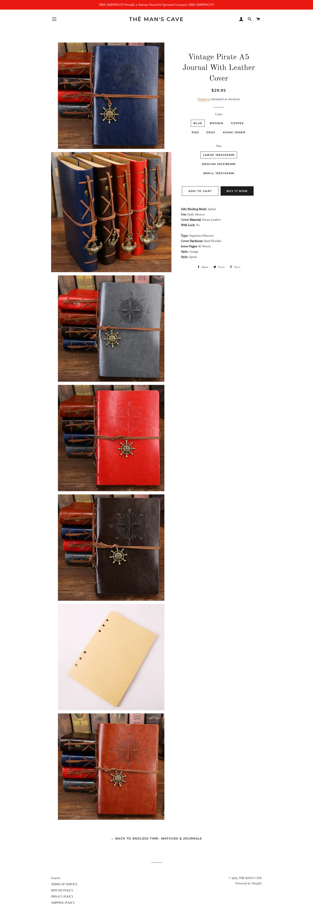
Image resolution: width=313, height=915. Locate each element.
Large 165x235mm (219, 155)
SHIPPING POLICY (63, 903)
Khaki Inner (234, 132)
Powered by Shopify (248, 883)
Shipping (203, 99)
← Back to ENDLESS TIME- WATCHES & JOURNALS (156, 838)
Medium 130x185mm (219, 164)
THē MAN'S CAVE (156, 19)
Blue (197, 123)
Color (219, 114)
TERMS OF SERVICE (64, 884)
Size (218, 146)
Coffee (237, 123)
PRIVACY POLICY (62, 896)
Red (195, 132)
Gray (210, 132)
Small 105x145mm (218, 173)
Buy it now (237, 191)
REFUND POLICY (62, 890)
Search (55, 878)
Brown (216, 123)
